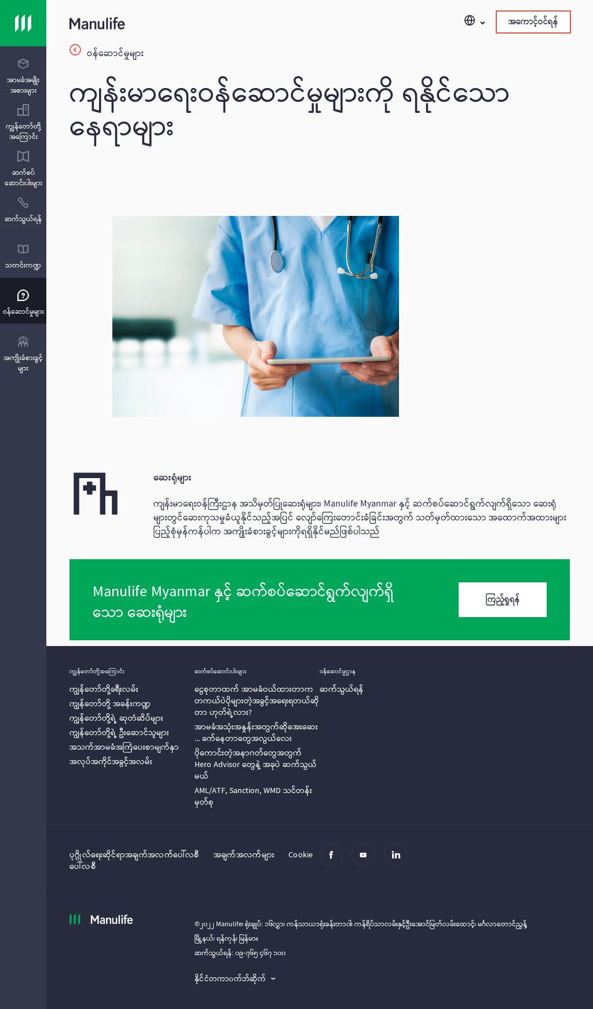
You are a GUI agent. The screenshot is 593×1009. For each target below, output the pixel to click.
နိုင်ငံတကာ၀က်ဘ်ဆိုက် (231, 979)
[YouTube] (366, 861)
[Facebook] (334, 861)
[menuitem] (23, 77)
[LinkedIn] (398, 861)
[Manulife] (194, 25)
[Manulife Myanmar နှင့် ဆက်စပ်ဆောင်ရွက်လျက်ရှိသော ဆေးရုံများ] (319, 599)
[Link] (23, 23)
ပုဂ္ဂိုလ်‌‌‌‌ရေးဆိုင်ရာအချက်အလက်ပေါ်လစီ (134, 855)
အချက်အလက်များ (244, 855)
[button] (474, 22)
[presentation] (23, 69)
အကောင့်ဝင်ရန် (533, 22)
